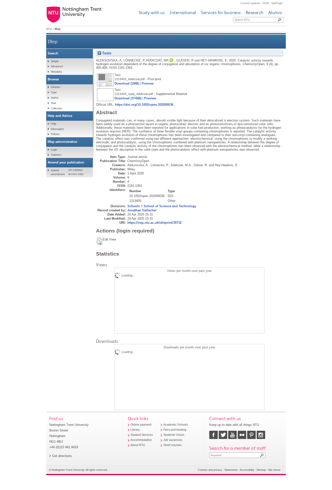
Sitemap (261, 469)
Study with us (152, 12)
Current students (250, 3)
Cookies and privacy (210, 469)
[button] (99, 241)
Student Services (142, 434)
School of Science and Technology (170, 206)
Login (54, 149)
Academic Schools (175, 424)
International (183, 12)
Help (53, 123)
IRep (53, 41)
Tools (106, 53)
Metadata (56, 71)
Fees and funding (174, 429)
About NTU (138, 445)
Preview (148, 83)
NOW (265, 3)
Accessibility (247, 469)
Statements (231, 469)
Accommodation (141, 439)
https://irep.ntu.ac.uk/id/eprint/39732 (154, 222)
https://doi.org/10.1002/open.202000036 (144, 104)
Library (135, 429)
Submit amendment (58, 172)
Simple (55, 61)
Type (54, 92)
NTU (49, 28)
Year (53, 103)
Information (57, 129)
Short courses (172, 445)
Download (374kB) (127, 98)
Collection (56, 108)
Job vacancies (172, 439)
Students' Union (173, 434)
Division (55, 87)
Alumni (275, 12)
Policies (55, 134)
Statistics (56, 154)
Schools (133, 206)
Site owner (274, 469)
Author (55, 97)
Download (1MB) (126, 83)
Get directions (62, 456)
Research (254, 12)
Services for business (221, 12)
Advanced (57, 66)
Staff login (277, 3)
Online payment (141, 424)
